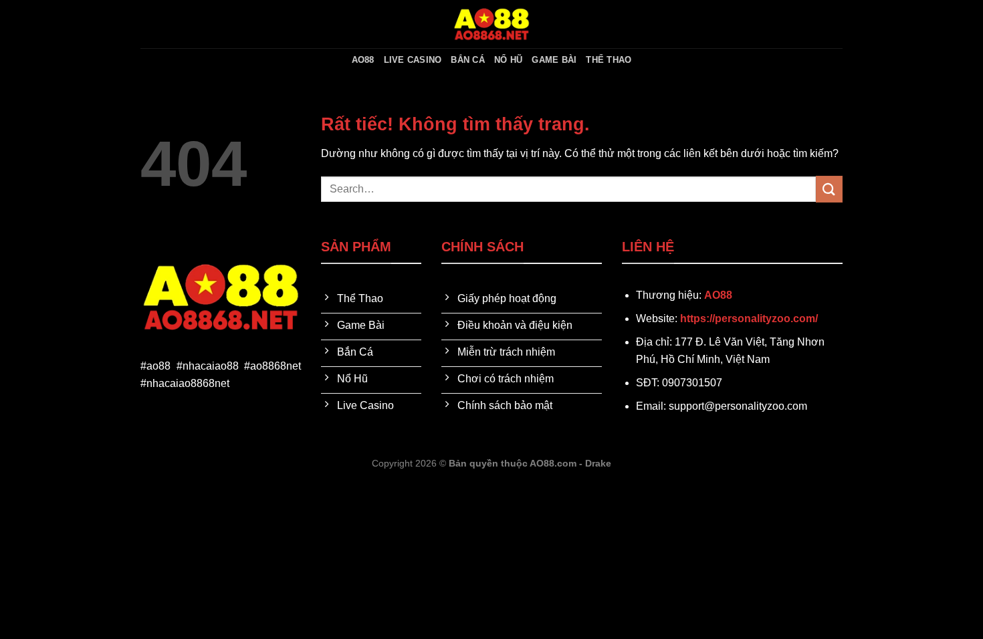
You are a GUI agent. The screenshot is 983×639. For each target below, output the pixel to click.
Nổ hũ (508, 60)
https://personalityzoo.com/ (749, 318)
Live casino (413, 60)
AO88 (363, 60)
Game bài (554, 60)
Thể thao (608, 60)
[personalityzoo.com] (491, 24)
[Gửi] (829, 189)
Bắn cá (468, 60)
